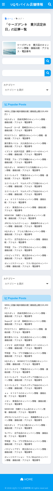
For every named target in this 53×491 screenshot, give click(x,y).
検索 (48, 61)
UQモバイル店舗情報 (26, 4)
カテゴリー (9, 85)
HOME (28, 479)
